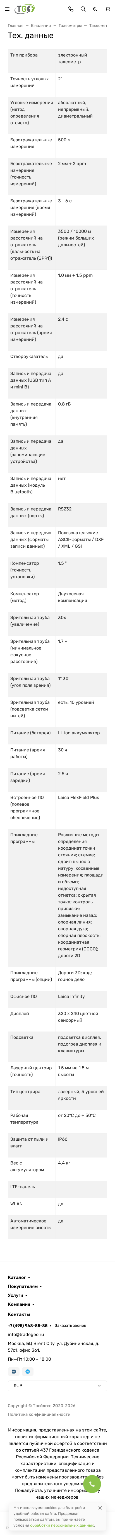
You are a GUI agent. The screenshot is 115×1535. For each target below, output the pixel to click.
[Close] (100, 1508)
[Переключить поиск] (83, 8)
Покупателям (23, 1286)
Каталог (17, 1277)
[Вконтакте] (14, 1371)
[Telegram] (27, 1371)
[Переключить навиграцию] (7, 8)
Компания (19, 1304)
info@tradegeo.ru (26, 1334)
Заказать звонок (70, 1325)
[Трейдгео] (25, 8)
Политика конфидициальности (39, 1414)
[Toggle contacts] (71, 8)
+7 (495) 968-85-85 (27, 1325)
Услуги (15, 1295)
